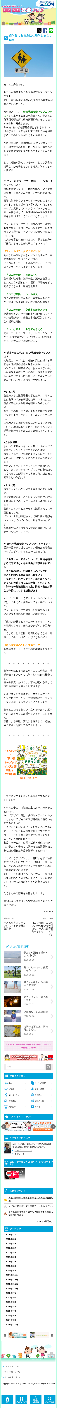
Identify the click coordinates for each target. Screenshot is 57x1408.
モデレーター (20, 1154)
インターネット (15, 1095)
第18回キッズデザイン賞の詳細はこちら (26, 901)
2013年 (11, 1293)
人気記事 (12, 1107)
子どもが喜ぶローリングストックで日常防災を (15, 925)
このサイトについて (12, 1366)
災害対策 (12, 1101)
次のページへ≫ (48, 918)
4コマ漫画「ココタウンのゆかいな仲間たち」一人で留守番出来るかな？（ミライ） (42, 928)
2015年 (12, 1284)
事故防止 (38, 1095)
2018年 (11, 1270)
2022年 (11, 1252)
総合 (10, 1083)
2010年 (11, 1306)
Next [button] (53, 1126)
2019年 (11, 1266)
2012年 (11, 1297)
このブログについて (23, 1150)
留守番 (11, 1089)
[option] (29, 1126)
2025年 (11, 1239)
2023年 (11, 1248)
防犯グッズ (39, 1101)
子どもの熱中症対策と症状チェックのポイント (31, 1206)
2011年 (11, 1302)
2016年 (12, 1279)
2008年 (11, 1315)
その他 (37, 1107)
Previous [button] (3, 1126)
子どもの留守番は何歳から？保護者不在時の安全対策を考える (31, 1213)
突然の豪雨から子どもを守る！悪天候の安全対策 (31, 1199)
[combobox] (26, 1067)
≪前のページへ (9, 918)
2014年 (12, 1288)
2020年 (11, 1261)
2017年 (12, 1275)
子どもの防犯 (40, 1083)
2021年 (11, 1257)
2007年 (11, 1320)
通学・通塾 (39, 1089)
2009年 (11, 1311)
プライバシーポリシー (13, 1372)
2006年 (12, 1324)
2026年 (11, 1234)
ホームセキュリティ (12, 1377)
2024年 (11, 1243)
